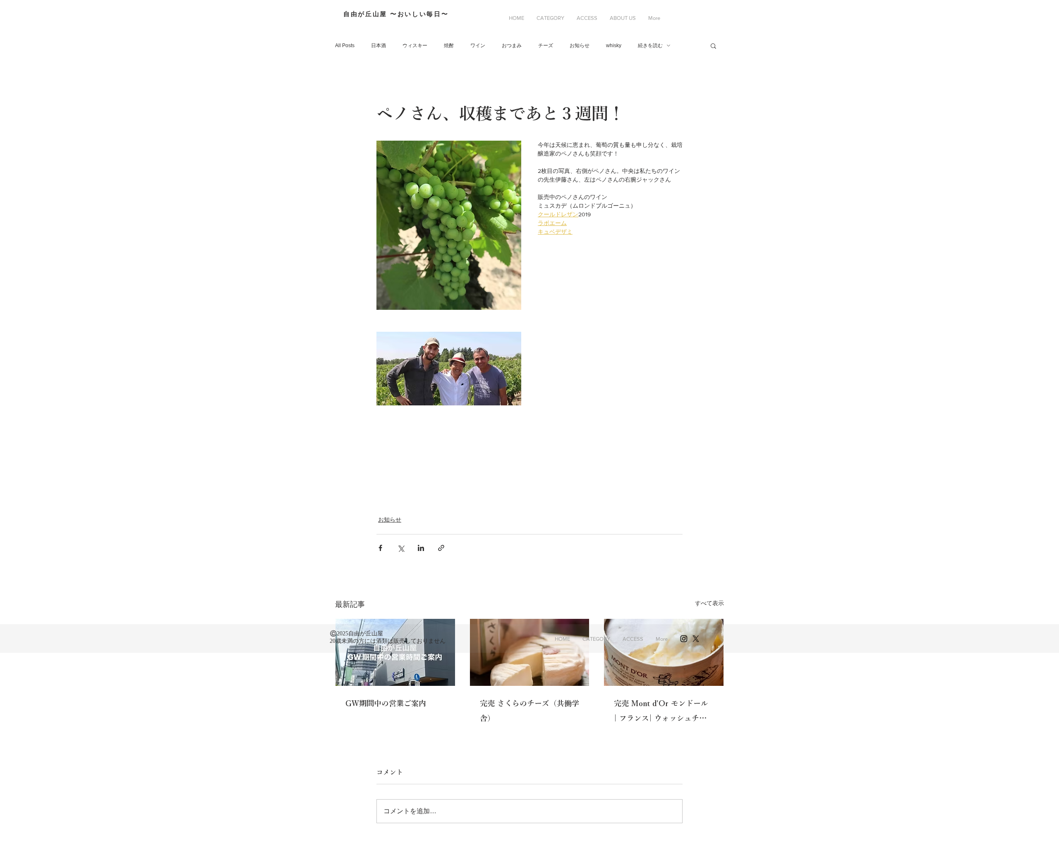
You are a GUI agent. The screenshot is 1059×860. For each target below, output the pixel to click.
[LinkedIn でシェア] (421, 548)
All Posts (345, 45)
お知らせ (579, 45)
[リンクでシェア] (441, 548)
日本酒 (378, 45)
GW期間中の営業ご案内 (385, 703)
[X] (695, 638)
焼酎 (449, 45)
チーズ (545, 45)
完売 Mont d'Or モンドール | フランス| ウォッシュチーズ (661, 712)
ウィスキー (415, 45)
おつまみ (512, 45)
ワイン (477, 45)
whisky (613, 45)
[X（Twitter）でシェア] (401, 548)
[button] (550, 18)
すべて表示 (709, 603)
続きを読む (650, 45)
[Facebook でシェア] (380, 548)
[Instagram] (683, 638)
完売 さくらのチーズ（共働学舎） (529, 710)
